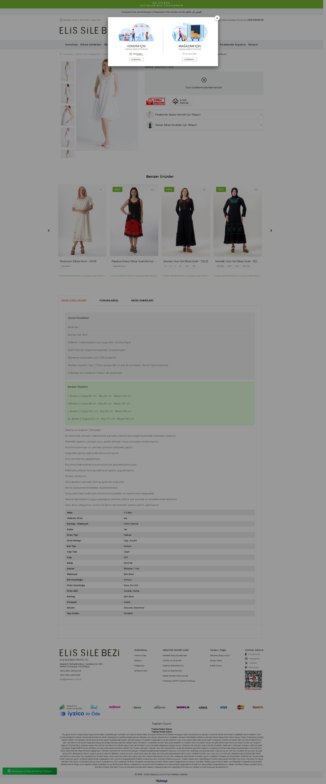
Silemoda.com (135, 41)
